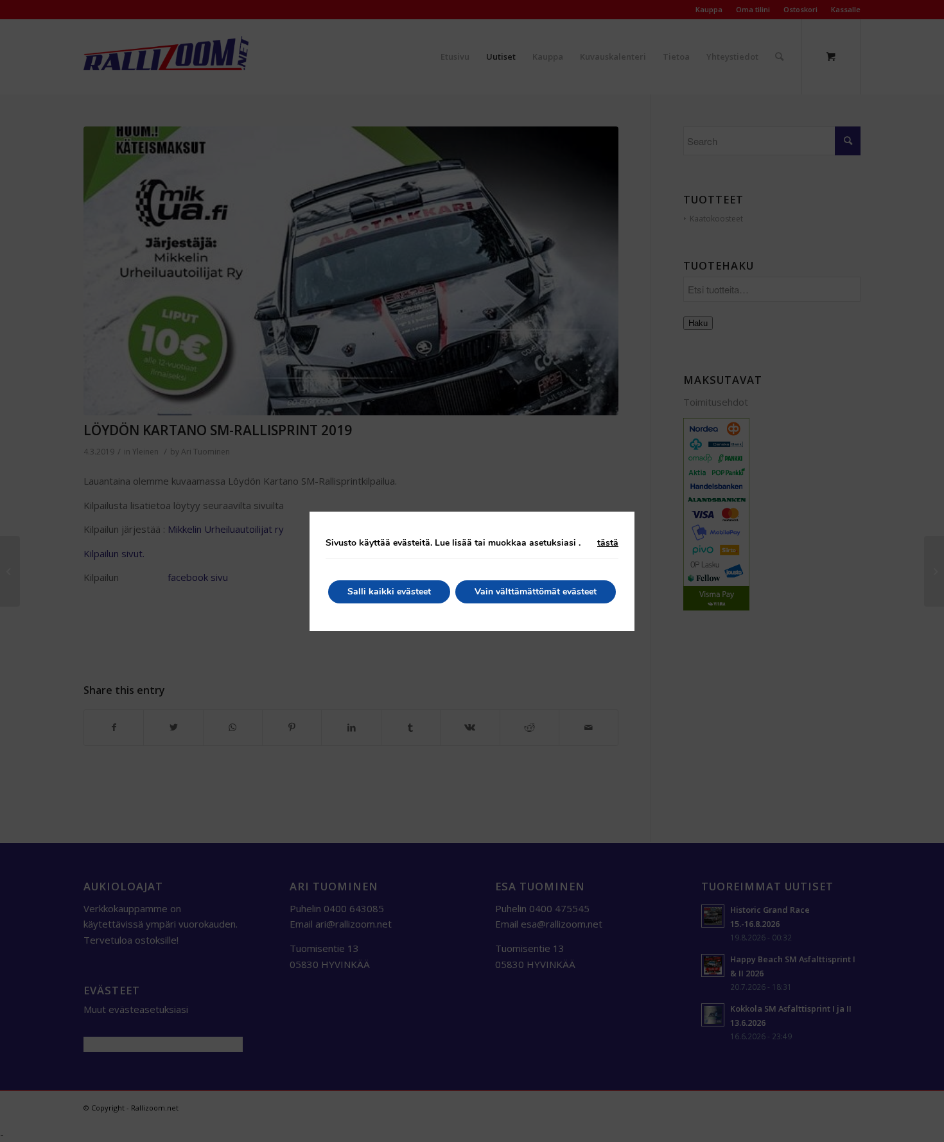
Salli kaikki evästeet (389, 591)
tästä (607, 543)
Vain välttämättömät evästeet (536, 591)
